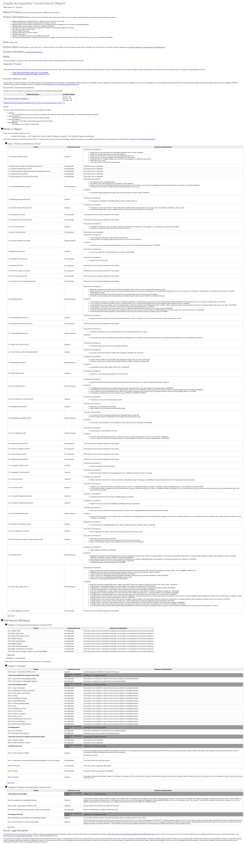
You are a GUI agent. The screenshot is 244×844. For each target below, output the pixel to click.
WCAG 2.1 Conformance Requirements (143, 139)
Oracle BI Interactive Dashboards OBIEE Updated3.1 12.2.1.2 (31, 74)
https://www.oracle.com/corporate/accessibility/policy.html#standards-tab (131, 834)
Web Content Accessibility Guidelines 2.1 (16, 98)
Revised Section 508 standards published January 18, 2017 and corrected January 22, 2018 (33, 103)
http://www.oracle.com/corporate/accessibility (17, 835)
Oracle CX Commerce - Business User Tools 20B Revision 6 (146, 47)
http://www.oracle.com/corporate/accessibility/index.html (61, 84)
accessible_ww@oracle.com (33, 52)
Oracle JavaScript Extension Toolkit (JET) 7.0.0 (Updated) (30, 72)
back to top (11, 615)
